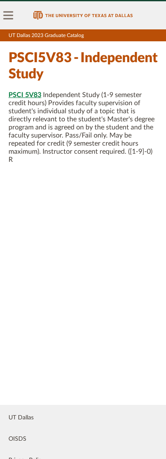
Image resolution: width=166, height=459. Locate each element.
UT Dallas (21, 418)
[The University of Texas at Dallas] (83, 15)
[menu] (8, 15)
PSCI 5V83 (25, 95)
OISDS (17, 439)
